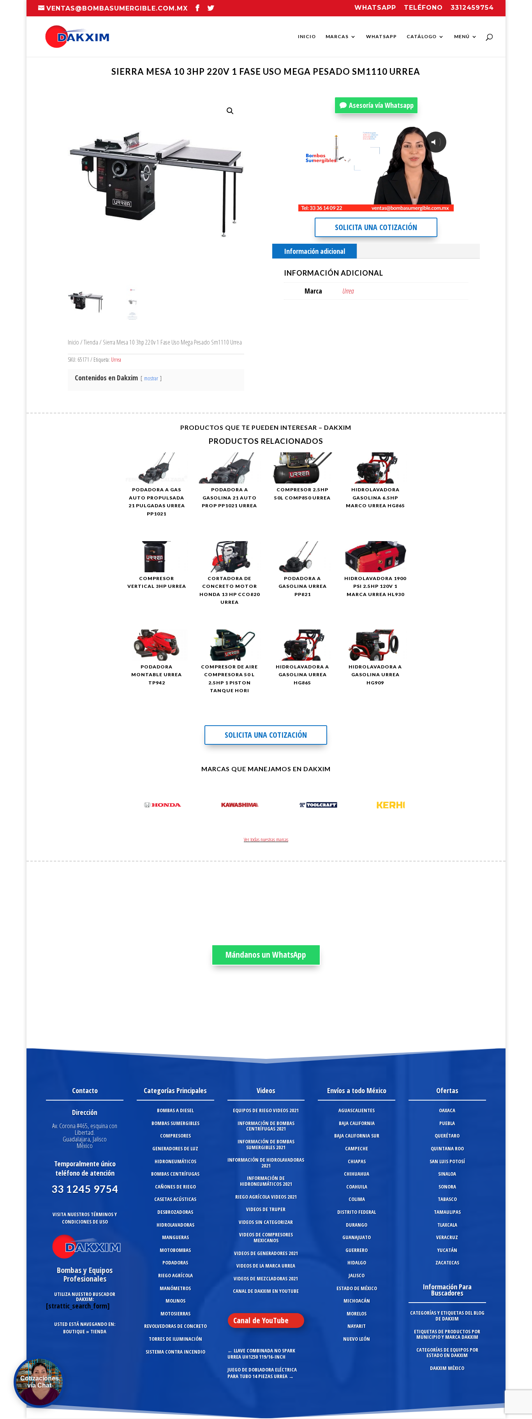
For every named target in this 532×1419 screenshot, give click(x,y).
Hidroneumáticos (175, 1161)
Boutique (74, 1331)
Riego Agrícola (175, 1275)
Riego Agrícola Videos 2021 (266, 1196)
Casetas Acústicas (175, 1199)
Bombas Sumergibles (175, 1123)
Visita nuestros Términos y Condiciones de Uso (85, 1218)
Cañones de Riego (175, 1186)
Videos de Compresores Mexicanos (266, 1237)
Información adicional (314, 251)
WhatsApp (381, 36)
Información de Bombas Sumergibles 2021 (266, 1144)
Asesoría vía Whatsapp (381, 105)
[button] (230, 111)
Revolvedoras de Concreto (175, 1325)
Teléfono (423, 8)
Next (396, 806)
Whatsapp (375, 8)
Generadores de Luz (175, 1148)
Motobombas (175, 1250)
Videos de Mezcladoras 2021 (266, 1278)
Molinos (175, 1300)
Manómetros (175, 1288)
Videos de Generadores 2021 (266, 1253)
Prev (135, 806)
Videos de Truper (265, 1209)
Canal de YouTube (261, 1320)
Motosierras (175, 1313)
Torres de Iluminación (175, 1338)
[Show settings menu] (402, 205)
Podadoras (175, 1262)
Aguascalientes (356, 1110)
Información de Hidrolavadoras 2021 (265, 1162)
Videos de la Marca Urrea (265, 1265)
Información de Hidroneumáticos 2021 (266, 1181)
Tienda (91, 342)
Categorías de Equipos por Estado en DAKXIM (447, 1352)
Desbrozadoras (175, 1211)
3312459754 (472, 8)
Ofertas (447, 1090)
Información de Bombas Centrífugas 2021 (266, 1126)
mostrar (151, 378)
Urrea (116, 359)
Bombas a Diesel (175, 1110)
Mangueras (175, 1237)
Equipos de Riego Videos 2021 (266, 1110)
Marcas (337, 36)
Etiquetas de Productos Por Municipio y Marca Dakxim (447, 1334)
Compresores (175, 1135)
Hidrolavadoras (175, 1224)
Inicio (307, 36)
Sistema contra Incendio (175, 1351)
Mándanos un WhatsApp (265, 954)
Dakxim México (447, 1368)
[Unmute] (387, 205)
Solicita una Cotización (376, 227)
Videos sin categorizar (266, 1222)
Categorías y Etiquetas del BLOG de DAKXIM (447, 1315)
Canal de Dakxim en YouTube (266, 1290)
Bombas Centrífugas (175, 1173)
